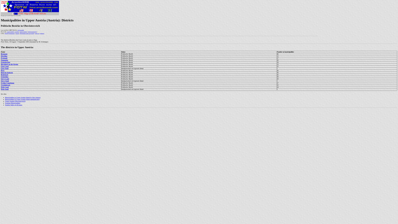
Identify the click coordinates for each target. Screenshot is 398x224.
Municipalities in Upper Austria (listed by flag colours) (23, 97)
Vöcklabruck (5, 85)
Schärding (4, 77)
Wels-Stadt (5, 89)
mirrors (42, 33)
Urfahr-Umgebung (7, 83)
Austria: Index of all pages (13, 105)
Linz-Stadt (4, 68)
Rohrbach (4, 75)
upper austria (23, 32)
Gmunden (4, 60)
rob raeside (21, 30)
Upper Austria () (15, 101)
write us (37, 33)
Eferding (4, 56)
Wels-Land (5, 87)
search (17, 33)
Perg (2, 70)
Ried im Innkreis (7, 73)
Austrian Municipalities (12, 103)
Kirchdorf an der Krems (9, 64)
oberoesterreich (32, 32)
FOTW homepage (10, 33)
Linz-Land (5, 66)
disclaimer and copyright (27, 33)
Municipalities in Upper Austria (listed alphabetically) (22, 99)
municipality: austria (13, 32)
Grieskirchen (5, 62)
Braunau (4, 54)
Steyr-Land (5, 79)
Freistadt (4, 58)
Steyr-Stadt (5, 81)
